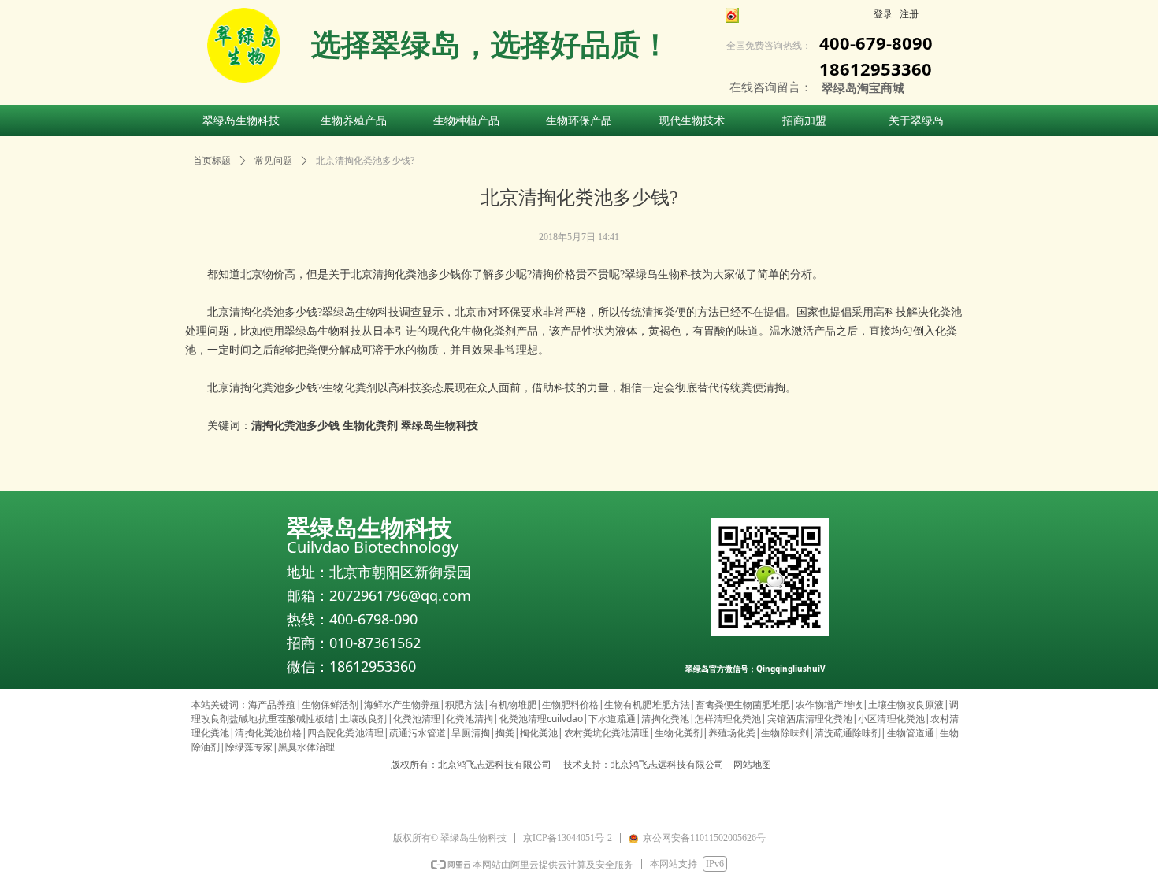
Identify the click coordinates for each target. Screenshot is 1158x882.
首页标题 (212, 160)
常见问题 (273, 160)
